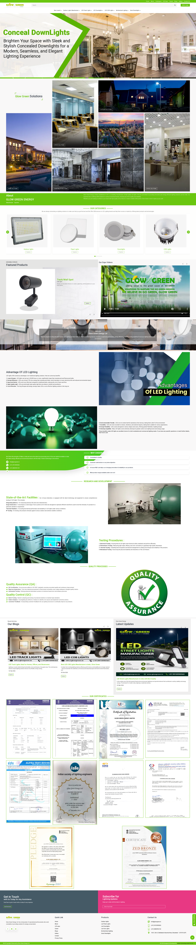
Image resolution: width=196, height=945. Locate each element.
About (152, 1)
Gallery (180, 1)
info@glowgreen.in (15, 462)
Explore (87, 303)
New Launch (57, 10)
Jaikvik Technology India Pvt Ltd (185, 943)
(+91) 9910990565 (15, 465)
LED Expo (165, 1)
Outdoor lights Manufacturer (71, 10)
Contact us (187, 1)
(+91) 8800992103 (15, 468)
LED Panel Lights (86, 10)
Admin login (185, 5)
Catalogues (158, 1)
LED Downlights (97, 10)
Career (171, 1)
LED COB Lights (109, 10)
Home (147, 1)
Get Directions (7, 906)
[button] (188, 232)
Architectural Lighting (121, 10)
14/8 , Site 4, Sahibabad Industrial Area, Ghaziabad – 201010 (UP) (27, 471)
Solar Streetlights (134, 10)
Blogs (175, 1)
